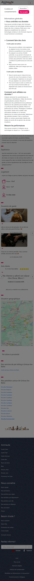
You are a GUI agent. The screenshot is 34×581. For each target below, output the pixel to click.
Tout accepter (24, 12)
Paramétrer (23, 8)
